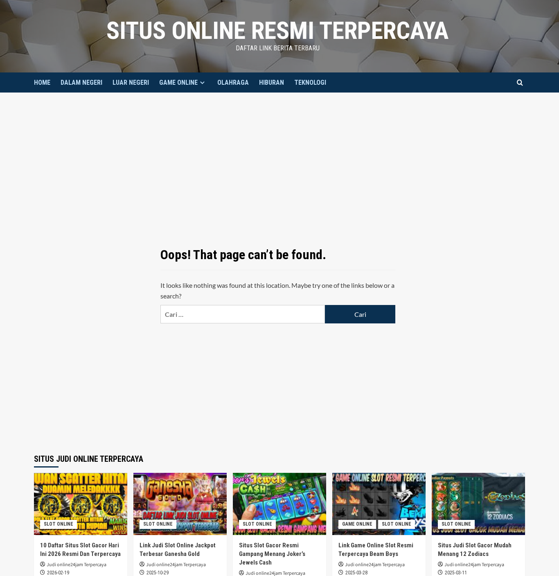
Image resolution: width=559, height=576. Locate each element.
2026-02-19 (58, 573)
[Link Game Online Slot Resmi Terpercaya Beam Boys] (379, 504)
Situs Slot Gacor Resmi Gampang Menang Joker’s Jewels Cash (272, 554)
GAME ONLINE (178, 82)
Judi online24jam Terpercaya (76, 564)
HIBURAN (271, 82)
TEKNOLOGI (310, 82)
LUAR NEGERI (131, 82)
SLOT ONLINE (58, 524)
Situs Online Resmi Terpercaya (277, 30)
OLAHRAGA (233, 82)
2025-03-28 (356, 573)
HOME (42, 82)
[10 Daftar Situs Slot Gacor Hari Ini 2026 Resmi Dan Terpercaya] (80, 504)
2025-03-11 (456, 573)
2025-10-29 (158, 573)
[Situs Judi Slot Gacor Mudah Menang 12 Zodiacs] (478, 504)
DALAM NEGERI (81, 82)
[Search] (520, 82)
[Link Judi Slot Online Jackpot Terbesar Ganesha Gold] (180, 504)
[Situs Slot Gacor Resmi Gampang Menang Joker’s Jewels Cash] (279, 504)
